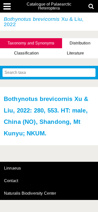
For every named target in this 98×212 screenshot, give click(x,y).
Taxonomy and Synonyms (31, 43)
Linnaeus (12, 168)
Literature (75, 53)
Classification (26, 53)
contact (11, 181)
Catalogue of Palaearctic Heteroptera (49, 6)
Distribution (80, 43)
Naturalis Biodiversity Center (30, 193)
